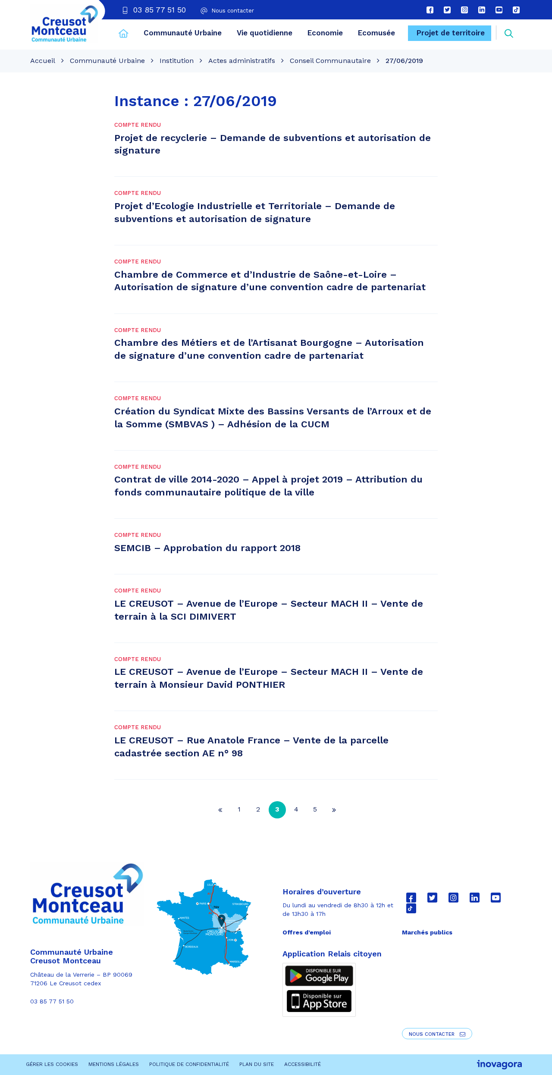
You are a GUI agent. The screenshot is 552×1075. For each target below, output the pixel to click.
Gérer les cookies (52, 1064)
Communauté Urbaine (183, 32)
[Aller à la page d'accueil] (123, 34)
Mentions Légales (113, 1064)
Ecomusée (376, 32)
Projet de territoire (451, 32)
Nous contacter (432, 1034)
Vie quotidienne (264, 32)
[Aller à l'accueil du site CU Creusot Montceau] (64, 23)
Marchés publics (427, 932)
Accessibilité (302, 1064)
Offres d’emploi (306, 932)
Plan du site (256, 1064)
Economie (325, 32)
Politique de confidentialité (189, 1064)
